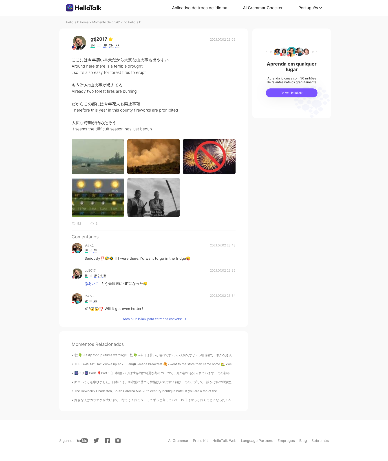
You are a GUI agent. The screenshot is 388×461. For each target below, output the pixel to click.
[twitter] (96, 440)
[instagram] (118, 440)
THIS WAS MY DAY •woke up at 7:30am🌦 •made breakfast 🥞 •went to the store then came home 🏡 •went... (155, 364)
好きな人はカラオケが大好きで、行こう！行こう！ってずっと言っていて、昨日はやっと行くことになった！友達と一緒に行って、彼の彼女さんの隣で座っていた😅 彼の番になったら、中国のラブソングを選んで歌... (227, 400)
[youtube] (82, 440)
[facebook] (107, 440)
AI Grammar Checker (263, 7)
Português (308, 7)
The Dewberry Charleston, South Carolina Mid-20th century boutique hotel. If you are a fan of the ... (147, 391)
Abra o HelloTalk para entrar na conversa (153, 319)
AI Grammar (178, 440)
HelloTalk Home (77, 22)
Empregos (286, 440)
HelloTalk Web (224, 440)
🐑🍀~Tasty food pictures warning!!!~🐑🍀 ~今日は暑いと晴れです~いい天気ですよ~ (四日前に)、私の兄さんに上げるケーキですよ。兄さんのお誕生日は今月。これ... (193, 355)
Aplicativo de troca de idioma (199, 7)
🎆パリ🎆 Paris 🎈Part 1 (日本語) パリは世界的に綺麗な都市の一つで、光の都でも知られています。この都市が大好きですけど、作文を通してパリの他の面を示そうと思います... (200, 373)
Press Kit (200, 440)
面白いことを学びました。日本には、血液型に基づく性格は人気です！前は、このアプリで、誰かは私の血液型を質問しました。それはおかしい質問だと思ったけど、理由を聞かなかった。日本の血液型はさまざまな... (228, 382)
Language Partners (257, 440)
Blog (303, 440)
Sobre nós (320, 440)
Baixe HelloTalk (292, 93)
